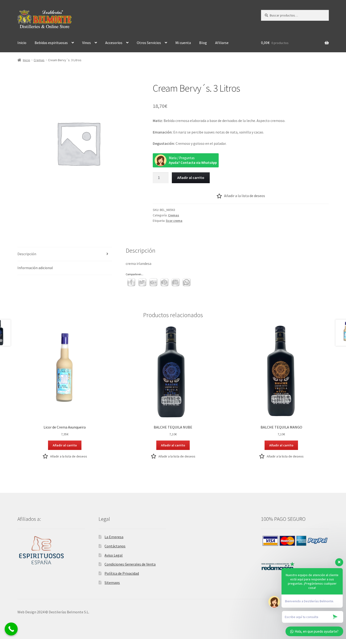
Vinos (86, 42)
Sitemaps (112, 582)
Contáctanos (115, 546)
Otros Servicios (149, 42)
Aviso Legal (114, 555)
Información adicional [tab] (35, 267)
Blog (203, 42)
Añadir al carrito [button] (65, 445)
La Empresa (114, 536)
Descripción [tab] (26, 253)
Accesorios (113, 42)
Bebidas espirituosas (51, 42)
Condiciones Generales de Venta (130, 564)
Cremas (39, 60)
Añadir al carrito (190, 177)
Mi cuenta (183, 42)
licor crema (174, 220)
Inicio (21, 42)
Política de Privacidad (122, 573)
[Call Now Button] (11, 629)
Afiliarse (222, 42)
